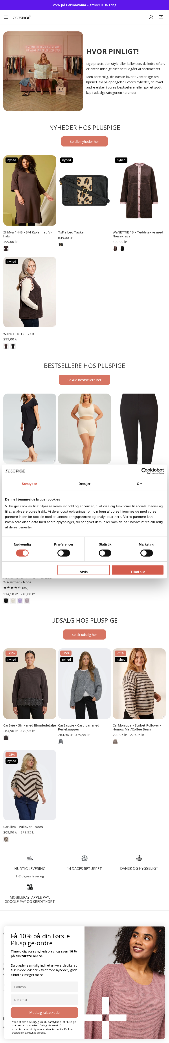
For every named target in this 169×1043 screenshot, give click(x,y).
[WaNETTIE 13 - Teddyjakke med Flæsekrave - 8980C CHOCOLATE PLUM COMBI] (115, 248)
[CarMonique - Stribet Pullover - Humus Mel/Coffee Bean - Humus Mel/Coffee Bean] (115, 741)
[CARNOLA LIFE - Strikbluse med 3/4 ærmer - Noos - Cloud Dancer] (13, 601)
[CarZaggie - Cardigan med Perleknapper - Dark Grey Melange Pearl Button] (60, 741)
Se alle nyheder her (84, 141)
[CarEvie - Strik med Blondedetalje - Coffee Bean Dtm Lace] (6, 737)
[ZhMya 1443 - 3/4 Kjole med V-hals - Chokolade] (6, 248)
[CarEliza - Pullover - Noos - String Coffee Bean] (6, 839)
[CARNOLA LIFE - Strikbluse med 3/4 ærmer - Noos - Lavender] (20, 601)
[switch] (63, 553)
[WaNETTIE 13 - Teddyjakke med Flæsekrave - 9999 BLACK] (122, 248)
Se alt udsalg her (84, 634)
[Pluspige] (22, 17)
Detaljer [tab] (85, 484)
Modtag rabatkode (44, 1012)
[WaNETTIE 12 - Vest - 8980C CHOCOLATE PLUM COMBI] (6, 346)
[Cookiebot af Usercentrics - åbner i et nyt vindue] (144, 471)
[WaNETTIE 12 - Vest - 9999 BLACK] (13, 346)
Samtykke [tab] (29, 484)
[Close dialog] (160, 930)
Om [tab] (139, 484)
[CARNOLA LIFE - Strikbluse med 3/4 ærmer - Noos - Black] (6, 601)
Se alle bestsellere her (84, 380)
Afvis (84, 572)
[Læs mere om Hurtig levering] (29, 858)
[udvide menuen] (6, 17)
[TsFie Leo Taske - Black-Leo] (60, 244)
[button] (161, 17)
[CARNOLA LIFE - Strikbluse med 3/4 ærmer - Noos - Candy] (27, 601)
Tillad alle (137, 572)
